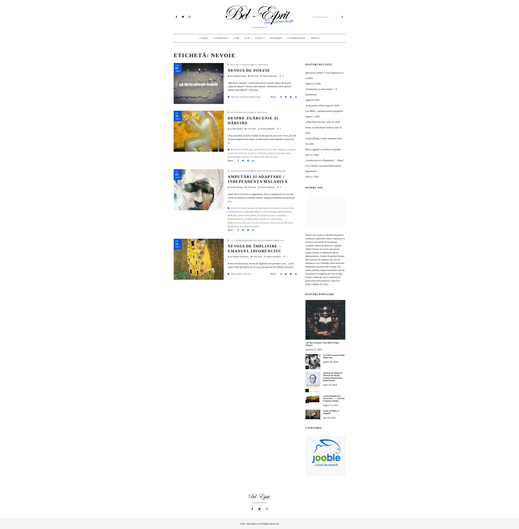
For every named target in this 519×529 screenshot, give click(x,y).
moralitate (234, 223)
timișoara (255, 97)
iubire (292, 150)
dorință (232, 216)
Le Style (259, 38)
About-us (315, 38)
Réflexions (255, 241)
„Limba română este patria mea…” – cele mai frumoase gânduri (333, 398)
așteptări (261, 208)
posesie (264, 223)
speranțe (233, 227)
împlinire (236, 274)
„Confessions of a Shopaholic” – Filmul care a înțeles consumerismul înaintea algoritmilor (324, 166)
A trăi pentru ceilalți (315, 105)
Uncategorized (277, 171)
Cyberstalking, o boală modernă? (321, 138)
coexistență (235, 212)
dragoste (244, 216)
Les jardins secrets (296, 38)
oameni (252, 153)
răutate (285, 153)
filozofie (263, 216)
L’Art (236, 38)
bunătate (236, 150)
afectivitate (238, 208)
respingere (234, 157)
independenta (236, 219)
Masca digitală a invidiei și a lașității (323, 149)
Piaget (255, 223)
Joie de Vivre (238, 65)
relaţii (288, 223)
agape (250, 208)
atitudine (274, 208)
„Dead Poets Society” (315, 122)
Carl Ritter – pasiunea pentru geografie (324, 111)
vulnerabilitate (249, 227)
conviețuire (269, 212)
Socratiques (276, 38)
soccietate (271, 157)
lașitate (233, 153)
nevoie (235, 97)
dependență (285, 212)
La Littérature (220, 38)
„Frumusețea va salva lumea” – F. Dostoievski (321, 92)
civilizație (287, 208)
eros (254, 216)
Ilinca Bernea (279, 150)
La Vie (247, 38)
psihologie (273, 153)
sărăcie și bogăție (253, 157)
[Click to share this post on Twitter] (286, 97)
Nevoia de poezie (249, 70)
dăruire (248, 150)
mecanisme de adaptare (268, 219)
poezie (243, 97)
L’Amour (204, 38)
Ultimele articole (257, 65)
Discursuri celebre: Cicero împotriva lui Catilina (324, 75)
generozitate (262, 150)
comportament (252, 212)
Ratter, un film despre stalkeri (319, 127)
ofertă (262, 153)
